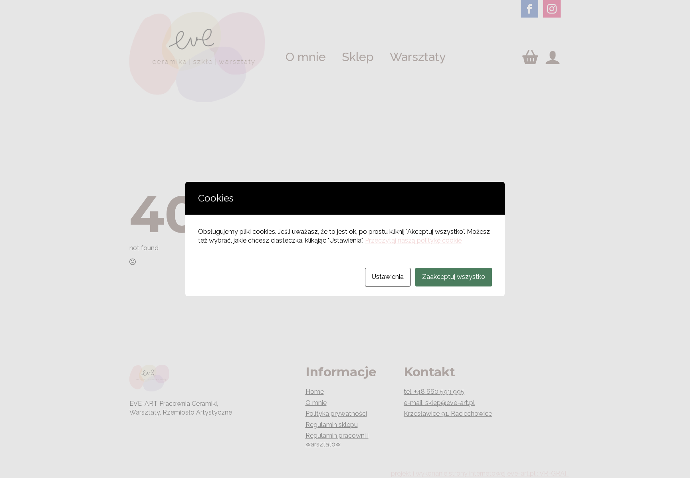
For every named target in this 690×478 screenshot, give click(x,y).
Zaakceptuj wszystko (453, 276)
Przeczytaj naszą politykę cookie (413, 240)
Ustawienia (388, 276)
